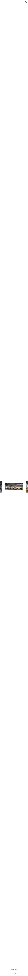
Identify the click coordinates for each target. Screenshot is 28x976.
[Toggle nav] (26, 2)
